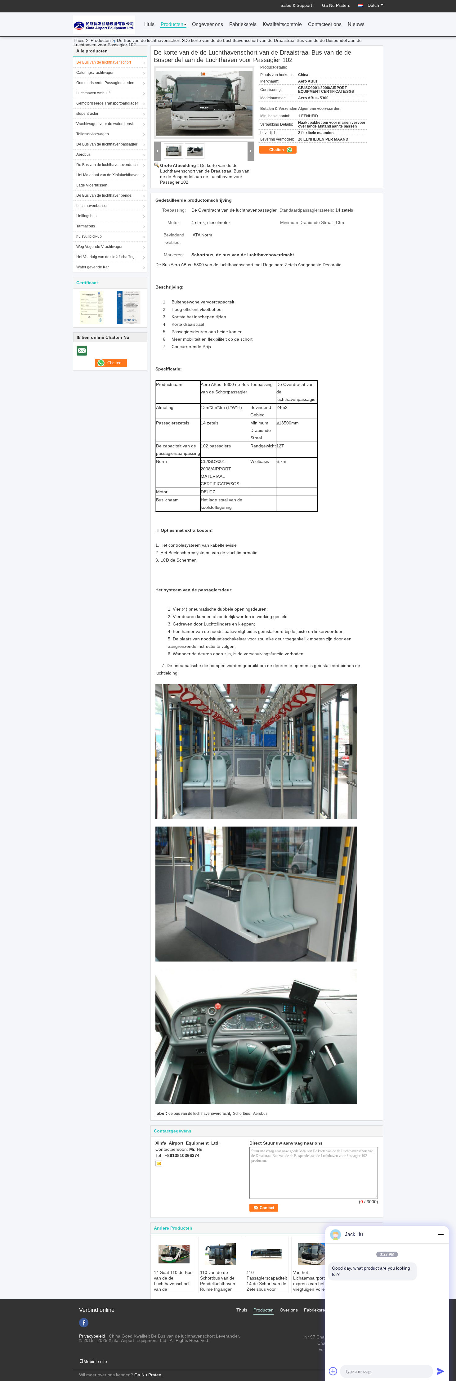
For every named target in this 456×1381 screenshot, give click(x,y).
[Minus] (440, 1234)
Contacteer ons (325, 24)
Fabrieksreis (243, 24)
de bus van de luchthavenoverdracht (199, 1113)
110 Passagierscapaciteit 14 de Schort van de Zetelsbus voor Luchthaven (267, 1283)
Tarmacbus (85, 226)
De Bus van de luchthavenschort (149, 40)
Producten (172, 24)
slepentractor (87, 113)
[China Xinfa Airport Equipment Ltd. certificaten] (91, 307)
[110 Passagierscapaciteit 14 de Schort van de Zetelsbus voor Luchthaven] (266, 1254)
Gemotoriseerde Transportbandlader (107, 103)
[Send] (440, 1371)
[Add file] (333, 1371)
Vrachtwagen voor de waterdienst (104, 124)
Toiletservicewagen (92, 134)
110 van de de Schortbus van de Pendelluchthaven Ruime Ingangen (217, 1281)
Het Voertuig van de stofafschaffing (105, 257)
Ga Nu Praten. (336, 5)
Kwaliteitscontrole (282, 24)
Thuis (79, 40)
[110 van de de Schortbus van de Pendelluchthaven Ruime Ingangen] (220, 1254)
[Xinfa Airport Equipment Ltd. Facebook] (83, 1323)
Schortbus (241, 1113)
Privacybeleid (92, 1336)
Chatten (277, 149)
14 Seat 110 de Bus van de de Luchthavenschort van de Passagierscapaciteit (174, 1283)
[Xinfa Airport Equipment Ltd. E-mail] (158, 1163)
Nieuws (356, 24)
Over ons (289, 1309)
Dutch (373, 5)
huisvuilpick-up (89, 236)
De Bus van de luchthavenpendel (104, 195)
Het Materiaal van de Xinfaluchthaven (108, 175)
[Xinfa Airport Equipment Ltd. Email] (81, 350)
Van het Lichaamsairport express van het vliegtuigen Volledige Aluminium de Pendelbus (313, 1286)
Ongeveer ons (207, 24)
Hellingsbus (86, 216)
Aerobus (83, 154)
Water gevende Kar (92, 267)
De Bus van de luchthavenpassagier (106, 144)
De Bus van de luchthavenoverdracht (107, 165)
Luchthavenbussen (92, 206)
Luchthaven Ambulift (93, 93)
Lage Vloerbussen (91, 185)
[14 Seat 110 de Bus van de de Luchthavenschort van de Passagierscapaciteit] (174, 1254)
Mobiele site (95, 1361)
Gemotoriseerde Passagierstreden (105, 83)
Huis (149, 24)
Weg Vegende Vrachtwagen (99, 246)
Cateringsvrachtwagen (95, 72)
